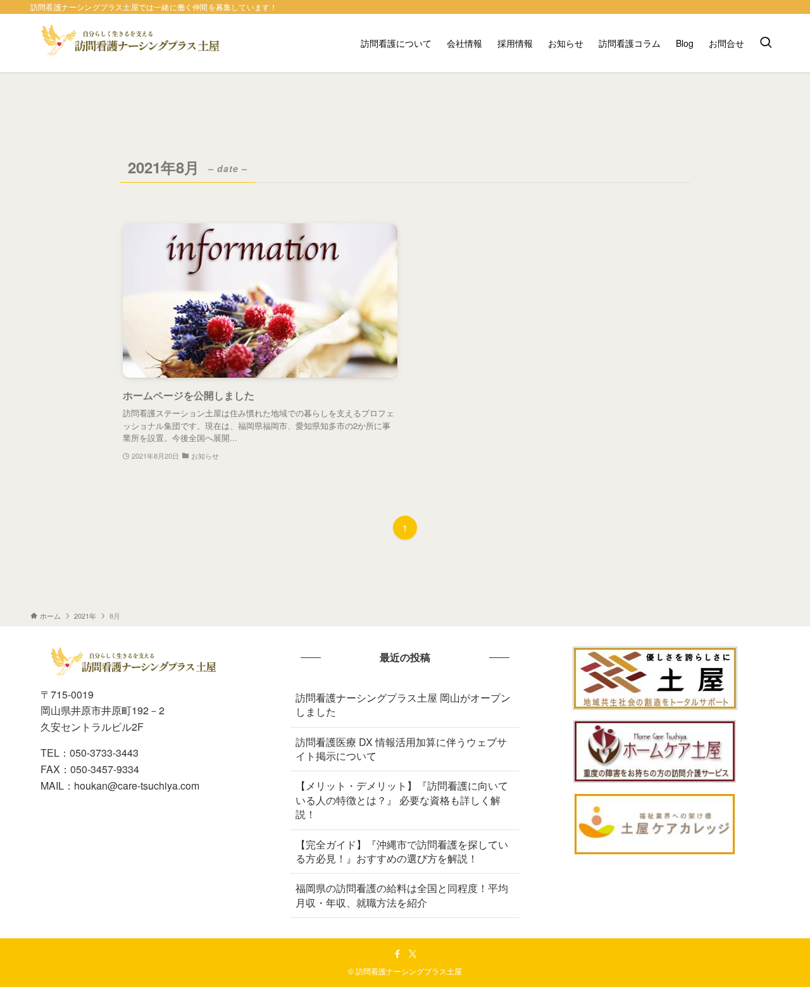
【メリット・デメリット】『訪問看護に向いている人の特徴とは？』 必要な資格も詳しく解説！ (402, 799)
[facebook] (397, 954)
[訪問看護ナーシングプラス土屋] (132, 43)
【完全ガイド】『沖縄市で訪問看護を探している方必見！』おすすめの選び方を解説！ (402, 851)
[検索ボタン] (766, 43)
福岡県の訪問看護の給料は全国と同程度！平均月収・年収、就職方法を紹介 (402, 895)
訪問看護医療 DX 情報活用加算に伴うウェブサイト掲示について (401, 749)
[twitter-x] (412, 954)
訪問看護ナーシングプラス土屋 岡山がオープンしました (403, 704)
